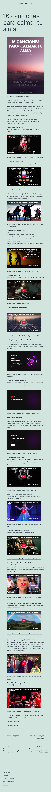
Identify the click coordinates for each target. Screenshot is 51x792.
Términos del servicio (8, 781)
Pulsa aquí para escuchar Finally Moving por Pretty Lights (23, 336)
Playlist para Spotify (13, 725)
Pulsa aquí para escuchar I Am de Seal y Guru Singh (22, 190)
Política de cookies (8, 784)
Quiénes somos (7, 772)
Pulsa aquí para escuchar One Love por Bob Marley (22, 453)
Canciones (38, 738)
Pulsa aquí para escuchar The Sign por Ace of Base (22, 490)
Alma (39, 736)
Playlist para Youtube (14, 721)
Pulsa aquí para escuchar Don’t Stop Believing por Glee (23, 711)
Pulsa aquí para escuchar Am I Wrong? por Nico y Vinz (22, 271)
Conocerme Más (25, 4)
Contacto (5, 775)
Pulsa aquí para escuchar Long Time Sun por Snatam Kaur (24, 413)
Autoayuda (41, 735)
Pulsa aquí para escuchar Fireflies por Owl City (20, 303)
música (10, 100)
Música (42, 738)
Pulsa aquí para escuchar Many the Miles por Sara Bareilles (24, 559)
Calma (42, 736)
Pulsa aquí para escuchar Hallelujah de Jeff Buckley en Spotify (25, 157)
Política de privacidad (8, 778)
